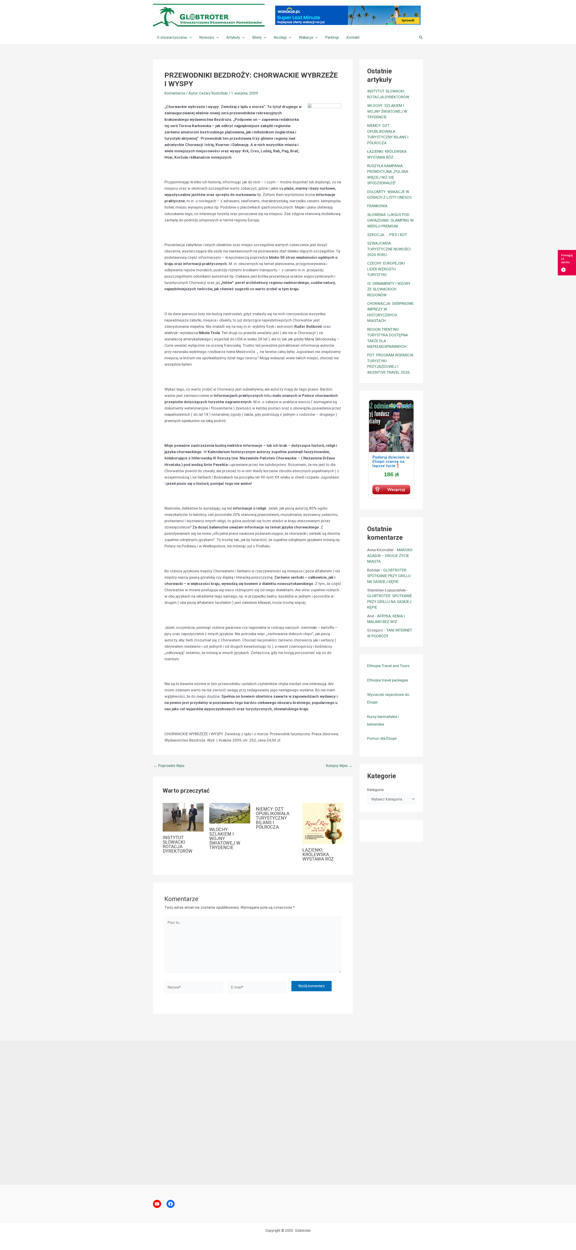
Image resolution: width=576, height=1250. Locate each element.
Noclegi (280, 37)
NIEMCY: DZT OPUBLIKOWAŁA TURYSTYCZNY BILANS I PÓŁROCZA (272, 818)
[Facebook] (170, 1204)
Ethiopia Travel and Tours (388, 665)
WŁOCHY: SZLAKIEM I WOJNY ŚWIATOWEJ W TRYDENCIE (224, 838)
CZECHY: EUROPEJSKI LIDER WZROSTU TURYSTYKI (386, 269)
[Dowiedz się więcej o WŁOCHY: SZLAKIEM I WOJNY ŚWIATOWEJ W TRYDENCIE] (229, 813)
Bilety (257, 37)
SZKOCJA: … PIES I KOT (387, 234)
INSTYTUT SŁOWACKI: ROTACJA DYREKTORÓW (177, 844)
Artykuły (233, 37)
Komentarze (174, 93)
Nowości (206, 37)
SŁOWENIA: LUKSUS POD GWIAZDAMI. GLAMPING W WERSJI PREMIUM (390, 220)
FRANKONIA (377, 206)
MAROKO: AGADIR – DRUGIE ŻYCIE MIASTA (390, 556)
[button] (189, 37)
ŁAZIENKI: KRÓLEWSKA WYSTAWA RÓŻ (318, 854)
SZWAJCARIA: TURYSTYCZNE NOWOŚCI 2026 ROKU (389, 249)
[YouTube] (157, 1204)
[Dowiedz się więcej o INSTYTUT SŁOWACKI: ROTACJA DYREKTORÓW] (183, 817)
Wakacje (306, 37)
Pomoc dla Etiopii (382, 738)
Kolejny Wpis (339, 766)
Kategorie (375, 789)
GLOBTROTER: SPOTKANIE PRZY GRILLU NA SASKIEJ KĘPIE (389, 576)
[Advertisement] (288, 1112)
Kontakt (353, 37)
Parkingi (332, 37)
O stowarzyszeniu (172, 37)
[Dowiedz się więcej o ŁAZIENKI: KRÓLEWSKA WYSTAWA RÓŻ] (322, 823)
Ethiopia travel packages (387, 680)
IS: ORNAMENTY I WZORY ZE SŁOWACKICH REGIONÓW (388, 289)
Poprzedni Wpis (168, 766)
